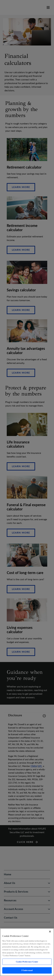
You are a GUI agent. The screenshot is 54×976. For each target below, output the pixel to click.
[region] (27, 952)
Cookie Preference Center (27, 962)
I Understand (27, 970)
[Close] (50, 931)
